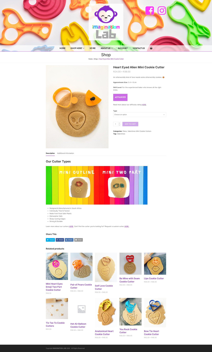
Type (115, 111)
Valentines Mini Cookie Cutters (139, 131)
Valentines (121, 134)
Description (50, 153)
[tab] (50, 153)
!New (125, 131)
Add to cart (130, 124)
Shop (96, 59)
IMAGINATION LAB (59, 348)
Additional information (65, 153)
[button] (50, 240)
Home (90, 59)
